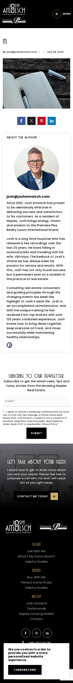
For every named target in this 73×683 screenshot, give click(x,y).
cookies (26, 649)
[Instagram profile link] (36, 633)
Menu (67, 14)
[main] (36, 198)
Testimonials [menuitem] (36, 608)
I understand (25, 670)
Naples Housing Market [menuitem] (36, 614)
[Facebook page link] (25, 633)
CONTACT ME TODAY (32, 496)
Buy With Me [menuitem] (36, 577)
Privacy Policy (49, 424)
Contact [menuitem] (36, 619)
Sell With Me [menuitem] (36, 551)
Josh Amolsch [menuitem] (36, 603)
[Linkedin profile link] (47, 633)
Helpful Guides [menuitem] (36, 561)
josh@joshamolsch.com (22, 52)
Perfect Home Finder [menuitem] (36, 582)
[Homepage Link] (14, 9)
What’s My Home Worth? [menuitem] (36, 556)
